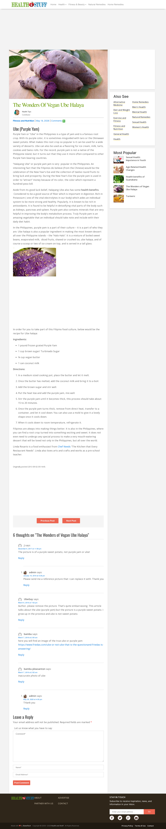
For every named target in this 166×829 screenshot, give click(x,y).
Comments (57, 120)
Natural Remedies (97, 4)
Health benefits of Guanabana (135, 178)
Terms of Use (140, 826)
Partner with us (43, 803)
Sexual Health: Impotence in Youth (136, 159)
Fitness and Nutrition (23, 120)
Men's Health (139, 107)
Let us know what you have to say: (33, 728)
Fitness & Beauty (76, 4)
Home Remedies (116, 4)
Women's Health (140, 127)
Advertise (63, 797)
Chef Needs (64, 446)
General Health (121, 134)
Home (53, 4)
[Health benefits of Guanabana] (118, 179)
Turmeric (130, 196)
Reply (21, 558)
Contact (63, 803)
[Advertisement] (83, 29)
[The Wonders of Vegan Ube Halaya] (118, 189)
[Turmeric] (118, 199)
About (38, 797)
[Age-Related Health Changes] (118, 169)
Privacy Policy (127, 826)
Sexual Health (139, 122)
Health (61, 4)
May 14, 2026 (42, 120)
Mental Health (139, 112)
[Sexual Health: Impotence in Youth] (118, 160)
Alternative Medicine (119, 103)
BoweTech (27, 826)
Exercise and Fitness (119, 119)
